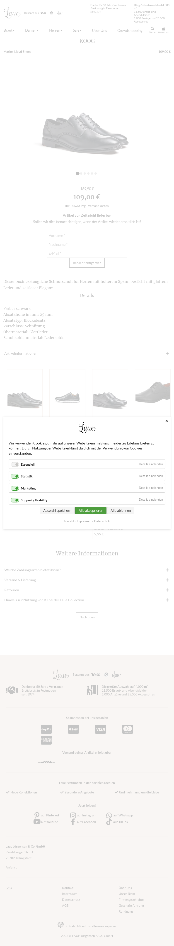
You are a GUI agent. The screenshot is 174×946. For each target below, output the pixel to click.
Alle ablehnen (121, 510)
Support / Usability (34, 500)
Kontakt (68, 521)
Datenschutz (102, 521)
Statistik (27, 476)
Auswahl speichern (57, 510)
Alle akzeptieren (91, 510)
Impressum (84, 521)
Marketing (28, 488)
